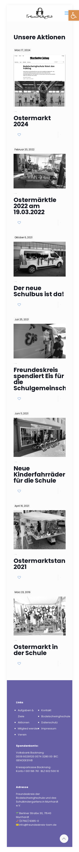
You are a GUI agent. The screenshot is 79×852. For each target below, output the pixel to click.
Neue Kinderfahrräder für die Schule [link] (39, 474)
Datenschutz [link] (49, 722)
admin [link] (16, 111)
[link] (73, 15)
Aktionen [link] (23, 722)
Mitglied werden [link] (28, 728)
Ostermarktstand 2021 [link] (42, 563)
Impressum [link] (48, 728)
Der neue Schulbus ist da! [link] (39, 291)
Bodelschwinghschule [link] (55, 716)
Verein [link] (22, 735)
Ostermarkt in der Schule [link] (36, 649)
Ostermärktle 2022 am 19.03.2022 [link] (35, 206)
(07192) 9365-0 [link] (29, 821)
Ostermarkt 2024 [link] (32, 121)
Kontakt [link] (46, 710)
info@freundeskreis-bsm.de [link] (38, 825)
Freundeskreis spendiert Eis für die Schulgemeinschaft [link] (45, 379)
